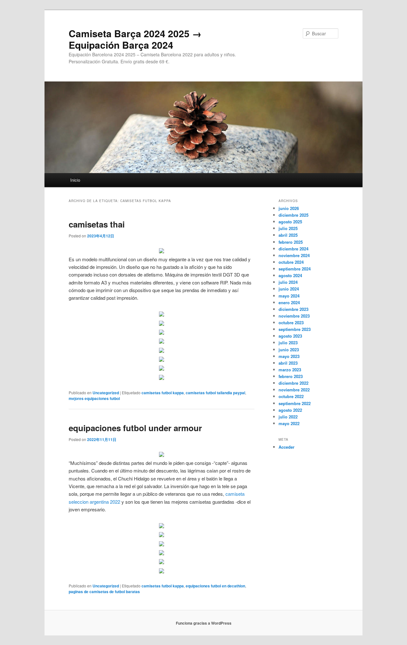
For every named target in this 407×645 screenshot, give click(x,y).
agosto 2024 (290, 275)
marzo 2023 (290, 370)
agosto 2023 (290, 336)
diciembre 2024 (293, 249)
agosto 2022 (290, 410)
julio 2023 (288, 343)
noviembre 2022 (294, 390)
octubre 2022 (291, 396)
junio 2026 (289, 208)
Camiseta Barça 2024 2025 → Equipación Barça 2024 (135, 39)
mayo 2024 (289, 296)
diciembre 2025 (293, 215)
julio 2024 (288, 282)
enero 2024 (289, 302)
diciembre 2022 (293, 383)
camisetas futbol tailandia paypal (215, 393)
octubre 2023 (291, 322)
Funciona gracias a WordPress (203, 623)
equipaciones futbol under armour (135, 428)
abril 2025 (288, 235)
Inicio (75, 180)
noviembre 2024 (294, 255)
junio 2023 (289, 350)
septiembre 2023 (295, 329)
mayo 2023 (289, 356)
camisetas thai (97, 224)
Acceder (286, 447)
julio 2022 (288, 417)
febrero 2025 (291, 242)
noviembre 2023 (294, 316)
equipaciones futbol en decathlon (215, 586)
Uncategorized (106, 393)
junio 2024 (289, 289)
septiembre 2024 (295, 269)
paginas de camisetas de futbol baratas (104, 591)
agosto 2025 (290, 222)
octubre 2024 (291, 262)
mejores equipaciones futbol (94, 398)
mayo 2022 (289, 423)
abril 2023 (288, 363)
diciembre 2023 (293, 309)
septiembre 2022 (295, 403)
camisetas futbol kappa (162, 393)
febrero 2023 (291, 376)
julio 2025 (288, 228)
